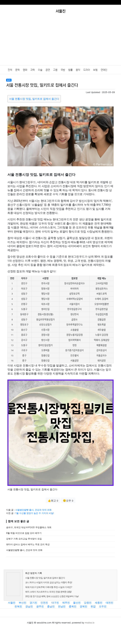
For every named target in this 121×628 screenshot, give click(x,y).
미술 (40, 69)
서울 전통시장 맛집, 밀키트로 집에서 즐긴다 (34, 98)
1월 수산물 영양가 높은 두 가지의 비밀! (34, 513)
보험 (95, 69)
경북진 (83, 606)
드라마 (86, 69)
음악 (78, 69)
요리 (9, 80)
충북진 (72, 606)
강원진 (88, 602)
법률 (70, 69)
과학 (32, 69)
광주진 (40, 606)
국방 (63, 69)
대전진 (109, 602)
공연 (48, 69)
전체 (10, 69)
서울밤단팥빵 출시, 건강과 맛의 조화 (33, 509)
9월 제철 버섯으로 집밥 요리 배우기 (24, 533)
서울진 (11, 602)
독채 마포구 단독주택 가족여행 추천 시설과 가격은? (48, 587)
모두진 (103, 606)
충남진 (51, 606)
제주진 (66, 602)
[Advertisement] (60, 42)
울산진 (77, 602)
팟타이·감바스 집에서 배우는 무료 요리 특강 (28, 544)
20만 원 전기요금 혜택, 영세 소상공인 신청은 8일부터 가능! (52, 596)
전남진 (62, 606)
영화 (25, 69)
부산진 (22, 602)
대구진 (55, 602)
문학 (17, 69)
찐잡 (93, 606)
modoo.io (89, 622)
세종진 (98, 602)
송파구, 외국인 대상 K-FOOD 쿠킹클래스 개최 (28, 527)
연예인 (104, 69)
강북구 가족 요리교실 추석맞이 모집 (24, 538)
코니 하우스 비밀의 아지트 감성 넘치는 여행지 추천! (48, 582)
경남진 (29, 606)
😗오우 (68, 500)
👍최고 (53, 500)
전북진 (18, 606)
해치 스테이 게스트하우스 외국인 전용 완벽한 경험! (48, 591)
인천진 (44, 602)
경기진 (33, 602)
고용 (55, 69)
